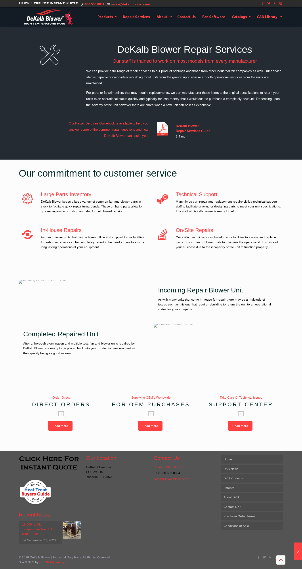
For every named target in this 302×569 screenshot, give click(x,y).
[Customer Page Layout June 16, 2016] (298, 551)
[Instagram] (281, 3)
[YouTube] (275, 3)
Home (228, 459)
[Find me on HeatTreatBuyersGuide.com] (35, 507)
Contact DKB (232, 507)
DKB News (231, 469)
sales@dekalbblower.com (130, 4)
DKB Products (233, 478)
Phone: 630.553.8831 (169, 467)
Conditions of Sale (236, 526)
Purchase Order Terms (239, 516)
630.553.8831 (94, 4)
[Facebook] (263, 3)
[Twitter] (269, 3)
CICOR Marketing (51, 562)
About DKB (231, 497)
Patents (229, 488)
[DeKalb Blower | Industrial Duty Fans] (49, 17)
